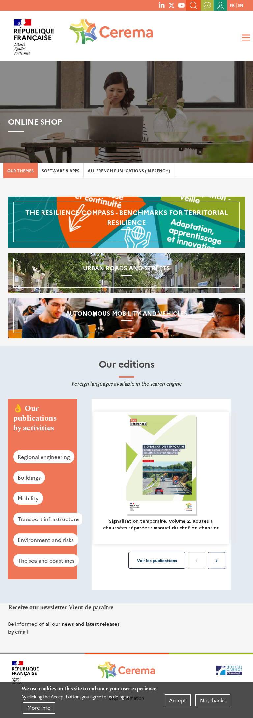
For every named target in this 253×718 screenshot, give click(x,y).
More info (39, 707)
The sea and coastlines (46, 560)
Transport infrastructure (48, 518)
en (240, 5)
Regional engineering (44, 456)
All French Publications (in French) (129, 170)
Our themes (20, 170)
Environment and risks (46, 539)
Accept (177, 700)
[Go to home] (106, 34)
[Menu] (245, 37)
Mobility (28, 498)
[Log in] (220, 5)
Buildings (29, 477)
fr (232, 5)
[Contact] (207, 5)
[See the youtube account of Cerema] (181, 5)
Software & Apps (60, 170)
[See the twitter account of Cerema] (171, 5)
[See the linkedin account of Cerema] (161, 5)
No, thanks (213, 700)
